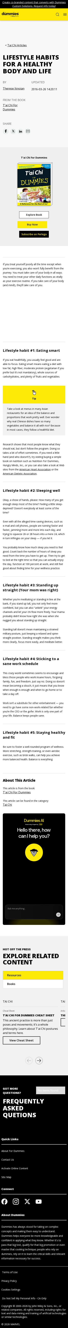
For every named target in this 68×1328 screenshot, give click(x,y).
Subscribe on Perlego (34, 234)
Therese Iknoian (13, 88)
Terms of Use (9, 1272)
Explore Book (34, 214)
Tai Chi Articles (17, 45)
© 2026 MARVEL (10, 1324)
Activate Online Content (14, 1168)
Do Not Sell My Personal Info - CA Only (23, 1298)
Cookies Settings (10, 1289)
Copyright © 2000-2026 (14, 1306)
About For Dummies (12, 1151)
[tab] (33, 975)
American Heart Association (35, 469)
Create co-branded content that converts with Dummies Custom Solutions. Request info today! (34, 4)
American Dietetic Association (20, 473)
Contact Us (7, 1159)
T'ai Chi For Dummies (10, 107)
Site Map (6, 1177)
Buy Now (32, 224)
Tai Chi (7, 805)
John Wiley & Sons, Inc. (45, 1306)
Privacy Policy (9, 1281)
